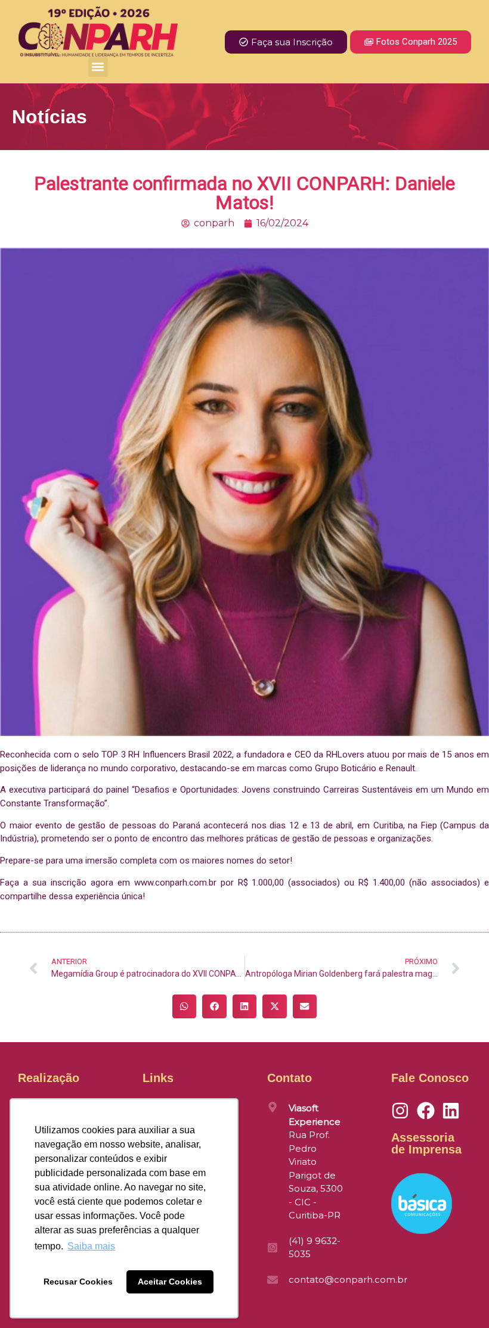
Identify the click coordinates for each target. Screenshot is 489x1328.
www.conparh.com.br (175, 882)
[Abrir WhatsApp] (459, 1298)
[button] (98, 67)
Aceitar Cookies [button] (170, 1281)
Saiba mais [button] (91, 1246)
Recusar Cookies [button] (78, 1281)
